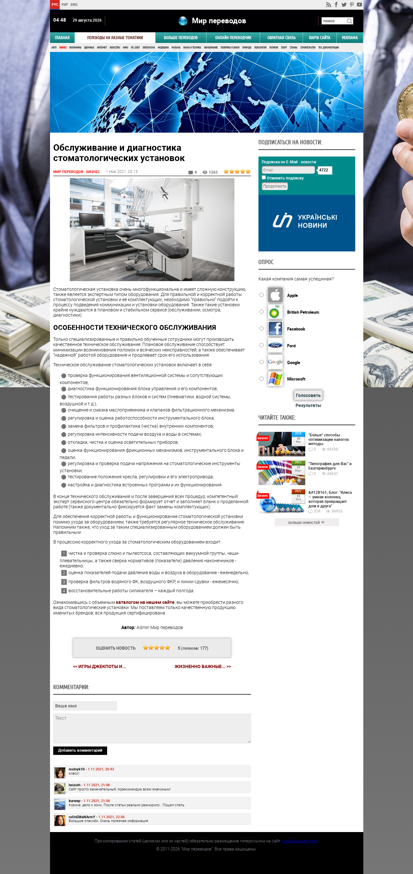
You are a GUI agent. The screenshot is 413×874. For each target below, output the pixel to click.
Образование (211, 47)
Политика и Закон (230, 47)
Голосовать (308, 395)
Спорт (284, 47)
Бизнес (62, 47)
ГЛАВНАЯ (62, 37)
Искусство (115, 47)
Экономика (75, 47)
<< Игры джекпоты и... (99, 666)
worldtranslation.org (299, 841)
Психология (260, 47)
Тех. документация (328, 47)
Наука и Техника (192, 47)
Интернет (102, 47)
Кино (125, 47)
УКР (64, 4)
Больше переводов (181, 37)
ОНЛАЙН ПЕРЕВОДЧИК (233, 37)
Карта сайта (319, 37)
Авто (54, 47)
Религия (273, 47)
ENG (74, 4)
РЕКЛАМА (350, 37)
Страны (293, 47)
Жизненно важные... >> (203, 666)
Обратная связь (281, 37)
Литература (149, 47)
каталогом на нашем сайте (145, 602)
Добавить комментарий (80, 750)
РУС (54, 4)
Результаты (308, 405)
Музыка (176, 47)
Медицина (163, 47)
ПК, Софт (135, 47)
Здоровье (89, 47)
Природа (246, 47)
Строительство (308, 47)
